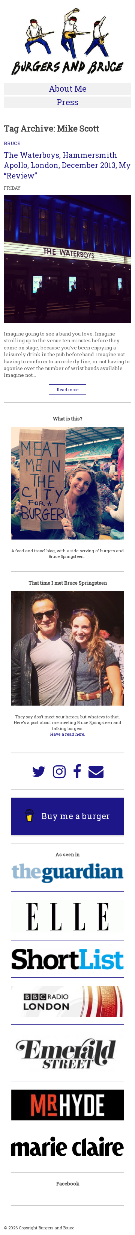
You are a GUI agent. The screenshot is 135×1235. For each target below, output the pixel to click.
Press (67, 102)
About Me (68, 88)
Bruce (12, 143)
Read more (67, 389)
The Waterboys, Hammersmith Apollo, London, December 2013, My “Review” (67, 165)
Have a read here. (67, 734)
